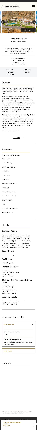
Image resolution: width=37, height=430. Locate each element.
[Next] (34, 22)
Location (10, 74)
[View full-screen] (28, 30)
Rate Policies (9, 324)
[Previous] (3, 22)
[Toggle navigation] (33, 6)
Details (10, 72)
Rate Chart (8, 351)
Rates (27, 72)
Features (27, 70)
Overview (10, 70)
